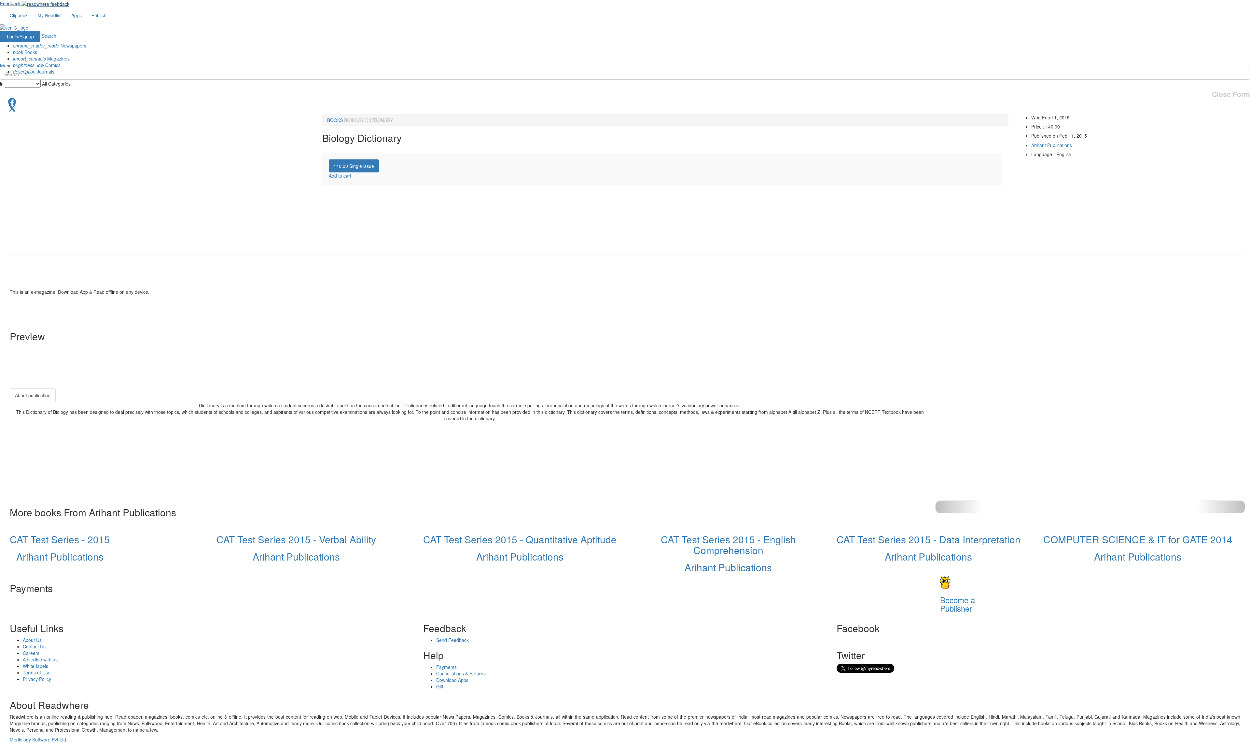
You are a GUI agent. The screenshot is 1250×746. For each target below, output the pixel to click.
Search (49, 36)
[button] (1222, 506)
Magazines (41, 58)
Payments (446, 667)
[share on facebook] (625, 101)
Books (25, 52)
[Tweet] (625, 107)
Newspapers (49, 45)
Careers (31, 653)
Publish (98, 15)
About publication (32, 395)
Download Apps (452, 680)
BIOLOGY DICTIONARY (368, 120)
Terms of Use (36, 672)
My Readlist (49, 15)
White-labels (35, 666)
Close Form (1231, 94)
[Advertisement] (989, 429)
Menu (6, 65)
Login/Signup (20, 36)
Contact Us (34, 646)
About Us (32, 640)
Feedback (10, 3)
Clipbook (19, 15)
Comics (37, 65)
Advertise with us (40, 659)
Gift (439, 686)
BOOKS (335, 120)
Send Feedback (452, 640)
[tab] (354, 165)
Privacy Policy (37, 679)
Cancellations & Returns (461, 673)
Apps (76, 15)
